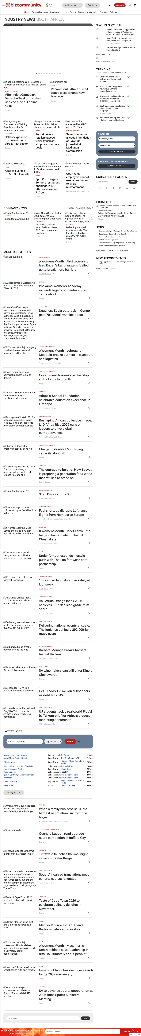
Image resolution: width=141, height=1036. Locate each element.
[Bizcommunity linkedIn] (106, 188)
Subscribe (133, 182)
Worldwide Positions (69, 775)
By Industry (120, 72)
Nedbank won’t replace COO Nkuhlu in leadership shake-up (112, 120)
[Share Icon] (89, 273)
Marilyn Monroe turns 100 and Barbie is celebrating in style (61, 927)
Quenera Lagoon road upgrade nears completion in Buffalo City (62, 836)
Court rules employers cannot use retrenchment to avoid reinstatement (77, 180)
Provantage (70, 224)
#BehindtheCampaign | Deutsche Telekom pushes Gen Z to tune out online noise (23, 100)
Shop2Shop (66, 769)
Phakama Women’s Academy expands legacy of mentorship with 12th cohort (64, 290)
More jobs (100, 250)
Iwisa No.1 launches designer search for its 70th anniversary (66, 972)
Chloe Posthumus (45, 544)
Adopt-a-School (45, 408)
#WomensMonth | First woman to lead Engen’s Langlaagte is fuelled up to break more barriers (64, 266)
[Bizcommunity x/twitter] (99, 188)
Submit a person (109, 268)
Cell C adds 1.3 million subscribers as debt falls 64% (64, 693)
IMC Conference (45, 724)
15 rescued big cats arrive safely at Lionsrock (64, 582)
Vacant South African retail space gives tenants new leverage (69, 92)
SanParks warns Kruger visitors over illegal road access (110, 79)
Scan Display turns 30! (17, 219)
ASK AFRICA (39, 221)
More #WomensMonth (105, 61)
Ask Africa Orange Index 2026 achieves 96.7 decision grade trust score (46, 228)
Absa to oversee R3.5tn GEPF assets (17, 172)
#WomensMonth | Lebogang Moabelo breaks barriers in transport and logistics (66, 355)
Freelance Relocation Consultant (111, 237)
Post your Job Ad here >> (117, 166)
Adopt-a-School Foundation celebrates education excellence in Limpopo (112, 98)
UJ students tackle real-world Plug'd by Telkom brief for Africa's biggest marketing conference (65, 716)
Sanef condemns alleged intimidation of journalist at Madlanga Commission (78, 143)
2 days (98, 72)
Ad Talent (65, 755)
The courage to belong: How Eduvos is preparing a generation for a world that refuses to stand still (65, 474)
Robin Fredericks (45, 363)
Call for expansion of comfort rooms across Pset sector (16, 140)
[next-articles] (91, 216)
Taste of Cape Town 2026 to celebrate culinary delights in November (60, 905)
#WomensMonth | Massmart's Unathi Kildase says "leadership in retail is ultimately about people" (64, 950)
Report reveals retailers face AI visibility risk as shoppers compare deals (47, 141)
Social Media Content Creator (109, 234)
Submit (90, 208)
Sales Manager (9, 772)
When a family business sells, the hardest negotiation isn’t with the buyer (63, 813)
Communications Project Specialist (111, 243)
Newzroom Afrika (45, 658)
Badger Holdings (68, 786)
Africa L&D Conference (47, 437)
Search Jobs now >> (117, 151)
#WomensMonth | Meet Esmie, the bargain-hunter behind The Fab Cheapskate (64, 535)
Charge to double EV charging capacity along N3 (61, 451)
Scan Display (9, 216)
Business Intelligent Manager (109, 231)
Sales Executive (10, 782)
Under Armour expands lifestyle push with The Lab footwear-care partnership (63, 560)
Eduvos (41, 482)
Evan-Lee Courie (45, 958)
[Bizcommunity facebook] (113, 188)
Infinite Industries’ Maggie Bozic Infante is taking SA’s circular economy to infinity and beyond (120, 31)
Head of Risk (8, 786)
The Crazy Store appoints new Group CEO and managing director (111, 88)
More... (99, 268)
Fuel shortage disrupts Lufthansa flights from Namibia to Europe (63, 513)
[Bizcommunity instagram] (120, 188)
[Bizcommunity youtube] (127, 188)
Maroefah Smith (45, 274)
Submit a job (111, 250)
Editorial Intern (104, 240)
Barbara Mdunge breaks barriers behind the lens (62, 652)
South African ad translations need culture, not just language (112, 108)
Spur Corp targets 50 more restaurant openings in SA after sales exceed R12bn (48, 186)
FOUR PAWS (43, 589)
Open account (123, 250)
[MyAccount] (135, 5)
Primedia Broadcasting (106, 210)
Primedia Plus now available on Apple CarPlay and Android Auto (117, 214)
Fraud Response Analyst (108, 246)
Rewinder (7, 778)
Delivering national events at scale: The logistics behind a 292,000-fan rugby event (76, 233)
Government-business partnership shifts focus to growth (64, 377)
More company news (76, 208)
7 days (104, 72)
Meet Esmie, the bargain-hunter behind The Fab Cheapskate (120, 39)
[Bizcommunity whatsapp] (134, 188)
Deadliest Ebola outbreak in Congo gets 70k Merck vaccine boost (64, 313)
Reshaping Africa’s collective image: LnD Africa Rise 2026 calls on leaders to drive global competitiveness (65, 427)
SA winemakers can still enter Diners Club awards (65, 673)
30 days (111, 72)
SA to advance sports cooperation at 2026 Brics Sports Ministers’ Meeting (66, 995)
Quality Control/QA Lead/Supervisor (18, 775)
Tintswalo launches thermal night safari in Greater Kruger (63, 856)
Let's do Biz (135, 1034)
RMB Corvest (57, 821)
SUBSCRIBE (127, 1032)
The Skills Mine (67, 766)
